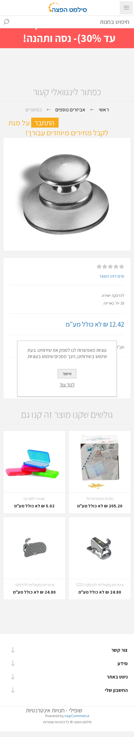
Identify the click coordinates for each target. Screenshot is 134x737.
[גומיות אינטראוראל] (100, 461)
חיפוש (6, 22)
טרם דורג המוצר (111, 276)
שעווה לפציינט (34, 498)
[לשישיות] (100, 548)
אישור (67, 373)
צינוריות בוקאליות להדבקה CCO (99, 584)
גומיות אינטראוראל (99, 498)
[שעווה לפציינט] (34, 461)
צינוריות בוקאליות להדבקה (34, 584)
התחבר (46, 123)
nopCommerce (77, 715)
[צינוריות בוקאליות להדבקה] (34, 548)
